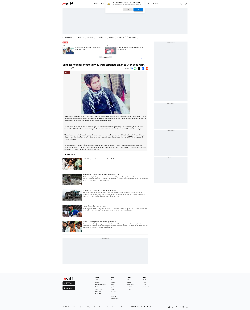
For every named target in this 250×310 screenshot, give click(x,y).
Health (144, 280)
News (79, 37)
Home (96, 4)
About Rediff (65, 307)
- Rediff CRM (98, 291)
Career (144, 284)
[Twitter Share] (139, 68)
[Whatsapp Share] (135, 68)
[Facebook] (176, 307)
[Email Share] (131, 68)
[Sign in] (186, 3)
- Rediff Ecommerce (100, 287)
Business (90, 37)
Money (144, 282)
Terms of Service (98, 307)
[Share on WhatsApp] (169, 307)
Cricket (101, 37)
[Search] (181, 3)
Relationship (146, 287)
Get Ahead (113, 291)
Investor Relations (112, 307)
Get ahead (132, 37)
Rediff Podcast (115, 298)
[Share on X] (172, 307)
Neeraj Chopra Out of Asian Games (115, 208)
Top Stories (68, 37)
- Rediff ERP (98, 294)
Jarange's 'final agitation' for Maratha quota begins (115, 224)
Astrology (113, 296)
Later (127, 9)
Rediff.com (138, 307)
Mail (102, 4)
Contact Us (124, 307)
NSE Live (129, 282)
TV (148, 4)
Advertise (75, 307)
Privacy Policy (86, 307)
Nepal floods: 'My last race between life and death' (114, 193)
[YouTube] (183, 307)
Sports (121, 37)
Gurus (112, 294)
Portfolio (129, 289)
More (155, 4)
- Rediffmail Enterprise (100, 284)
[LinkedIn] (187, 307)
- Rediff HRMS (98, 289)
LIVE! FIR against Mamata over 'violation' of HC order (100, 159)
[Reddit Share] (146, 68)
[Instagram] (179, 307)
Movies (111, 37)
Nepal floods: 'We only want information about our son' (115, 177)
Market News (130, 284)
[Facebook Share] (143, 68)
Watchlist (129, 287)
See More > (144, 59)
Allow (138, 9)
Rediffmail (97, 280)
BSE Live (129, 280)
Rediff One (97, 282)
